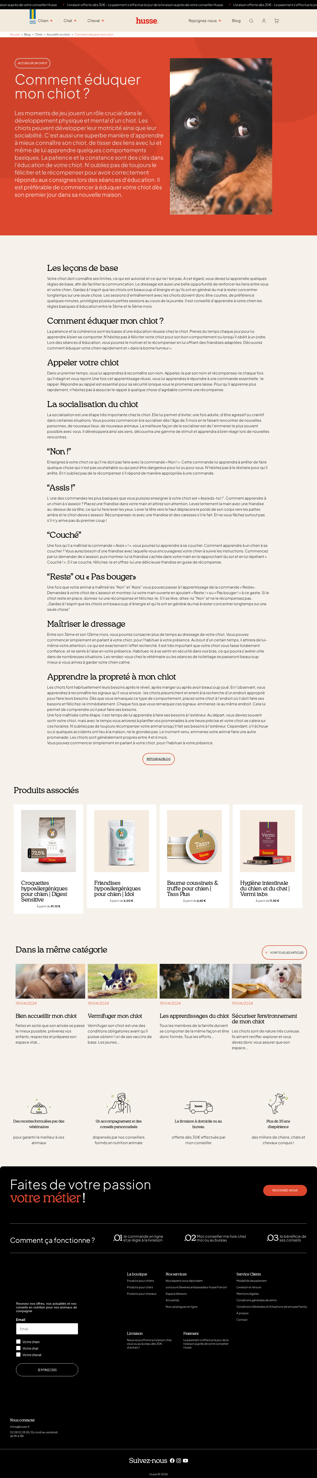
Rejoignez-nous (285, 1190)
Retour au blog (159, 759)
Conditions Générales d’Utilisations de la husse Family (271, 1306)
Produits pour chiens (140, 1280)
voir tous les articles (284, 952)
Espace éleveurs (176, 1293)
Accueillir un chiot (32, 63)
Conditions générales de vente (256, 1300)
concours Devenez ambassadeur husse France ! (196, 1287)
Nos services (176, 1274)
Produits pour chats (140, 1287)
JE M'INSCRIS (47, 1370)
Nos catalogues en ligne (181, 1306)
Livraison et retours (248, 1287)
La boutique (137, 1274)
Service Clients (248, 1274)
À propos (242, 1313)
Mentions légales (247, 1293)
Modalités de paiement (251, 1280)
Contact (242, 1319)
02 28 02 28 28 (19, 1432)
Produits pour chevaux (141, 1293)
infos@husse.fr (20, 1426)
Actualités (172, 1300)
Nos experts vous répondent (184, 1280)
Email (20, 1319)
